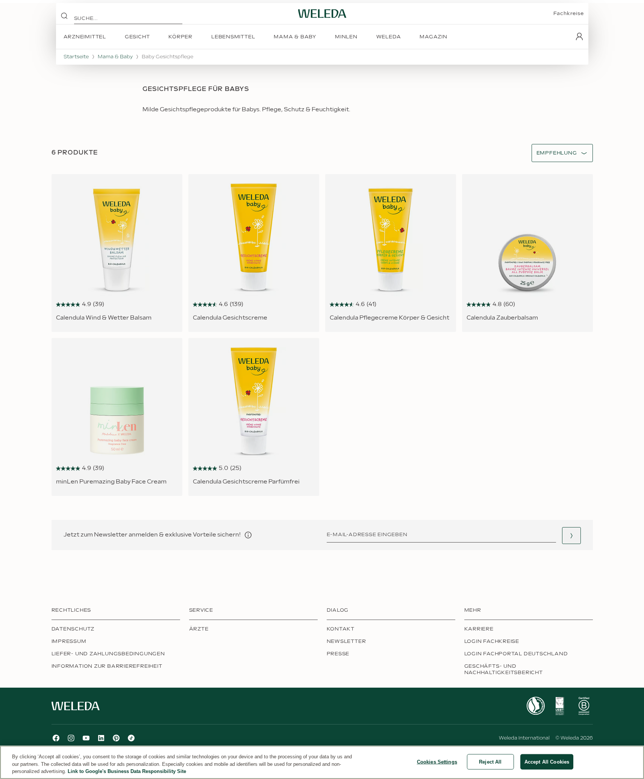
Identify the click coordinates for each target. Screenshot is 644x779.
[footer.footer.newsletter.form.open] (571, 535)
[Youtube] (86, 738)
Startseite (76, 57)
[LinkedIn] (101, 738)
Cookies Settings (437, 761)
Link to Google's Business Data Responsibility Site (127, 771)
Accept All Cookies (546, 761)
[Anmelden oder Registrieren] (579, 36)
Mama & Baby (115, 57)
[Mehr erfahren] (536, 706)
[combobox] (556, 153)
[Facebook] (56, 738)
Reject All (490, 761)
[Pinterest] (116, 738)
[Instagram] (71, 738)
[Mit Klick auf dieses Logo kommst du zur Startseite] (322, 13)
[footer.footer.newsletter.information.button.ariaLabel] (248, 535)
